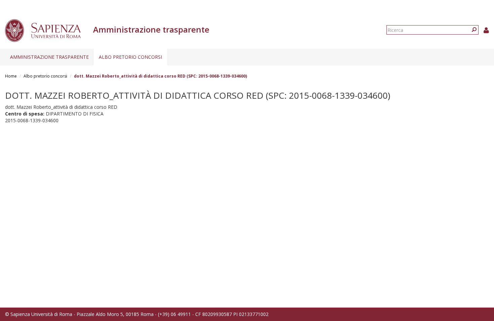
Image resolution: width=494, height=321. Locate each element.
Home (11, 76)
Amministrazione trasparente (49, 57)
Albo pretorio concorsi (130, 57)
